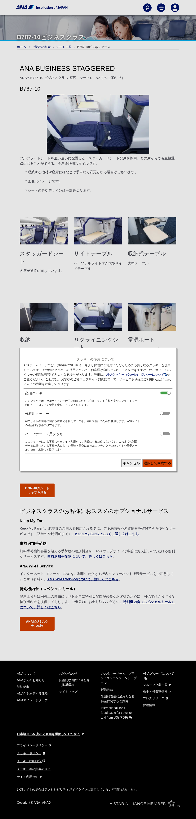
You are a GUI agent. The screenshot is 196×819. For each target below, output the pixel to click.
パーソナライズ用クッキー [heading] (45, 434)
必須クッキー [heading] (35, 393)
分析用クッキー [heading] (37, 414)
